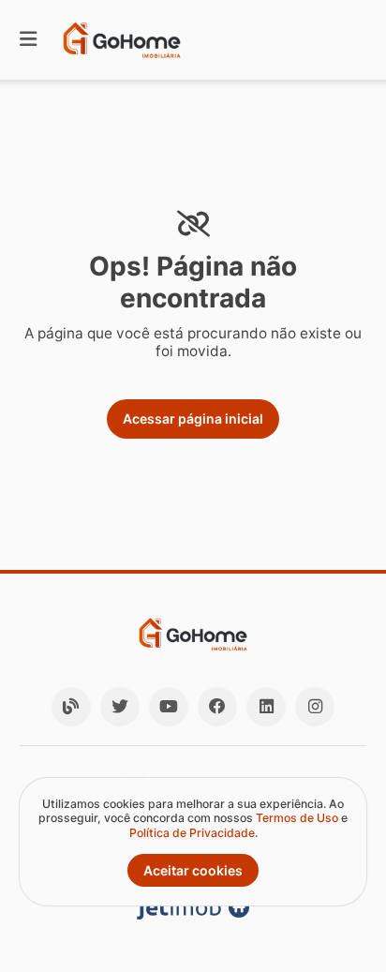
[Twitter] (120, 706)
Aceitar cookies (193, 870)
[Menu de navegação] (28, 40)
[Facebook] (217, 706)
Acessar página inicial (193, 418)
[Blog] (71, 706)
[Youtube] (168, 706)
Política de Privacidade (192, 833)
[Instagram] (314, 706)
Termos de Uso (297, 818)
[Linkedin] (266, 706)
